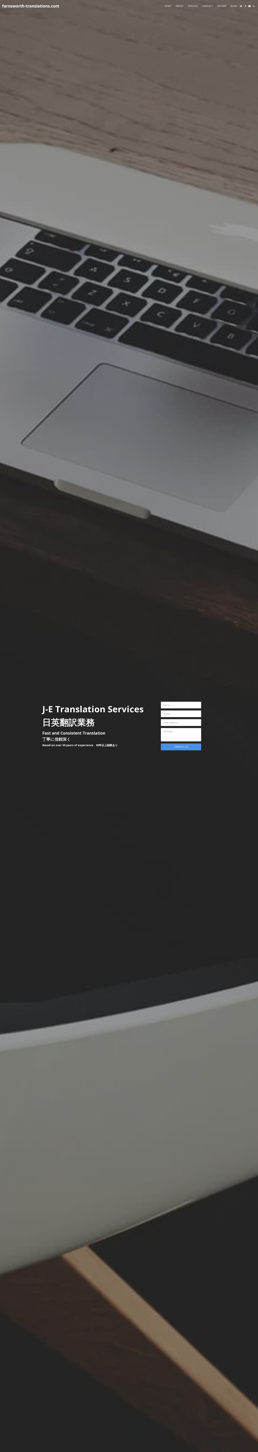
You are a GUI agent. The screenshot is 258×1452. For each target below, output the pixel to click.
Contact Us (181, 746)
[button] (245, 6)
